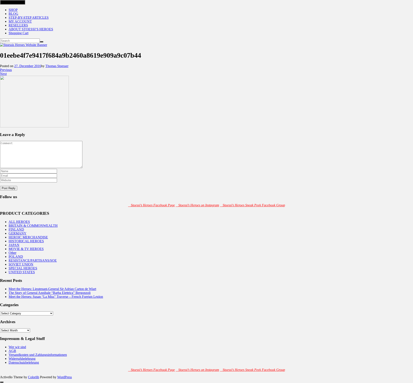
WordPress (64, 377)
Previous (6, 70)
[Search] (41, 41)
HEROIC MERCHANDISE (28, 237)
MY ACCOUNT (20, 21)
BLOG (13, 13)
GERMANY (17, 233)
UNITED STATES (22, 272)
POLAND (16, 256)
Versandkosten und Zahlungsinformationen (38, 355)
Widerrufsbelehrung (22, 358)
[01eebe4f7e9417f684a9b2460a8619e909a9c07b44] (34, 126)
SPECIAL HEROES (23, 268)
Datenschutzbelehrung (24, 362)
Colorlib (33, 377)
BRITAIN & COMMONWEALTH (33, 225)
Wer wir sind (17, 347)
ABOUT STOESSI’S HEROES (31, 29)
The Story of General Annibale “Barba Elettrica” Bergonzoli (50, 293)
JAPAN (14, 245)
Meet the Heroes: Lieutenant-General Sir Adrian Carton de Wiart (52, 289)
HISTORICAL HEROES (26, 241)
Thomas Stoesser (56, 66)
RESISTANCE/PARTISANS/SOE (33, 260)
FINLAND (16, 229)
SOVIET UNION (21, 264)
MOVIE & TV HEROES (26, 249)
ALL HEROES (19, 222)
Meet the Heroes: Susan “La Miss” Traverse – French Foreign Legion (56, 296)
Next (3, 74)
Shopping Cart (18, 33)
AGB (12, 351)
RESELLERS (18, 25)
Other (12, 253)
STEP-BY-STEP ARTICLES (29, 17)
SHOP (13, 10)
